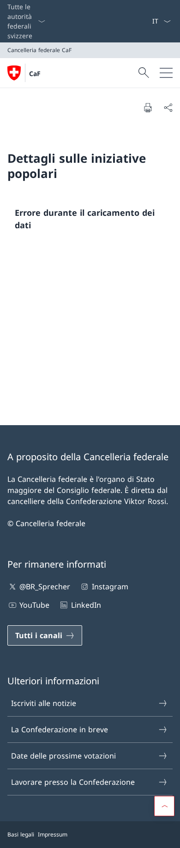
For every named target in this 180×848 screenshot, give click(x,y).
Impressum (52, 834)
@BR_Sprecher (44, 586)
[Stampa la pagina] (148, 107)
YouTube (34, 605)
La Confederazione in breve (59, 729)
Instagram (110, 586)
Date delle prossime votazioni (63, 756)
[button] (164, 806)
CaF (35, 73)
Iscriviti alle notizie (43, 703)
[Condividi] (168, 107)
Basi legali (20, 834)
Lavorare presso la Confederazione (73, 782)
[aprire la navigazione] (166, 73)
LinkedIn (86, 605)
